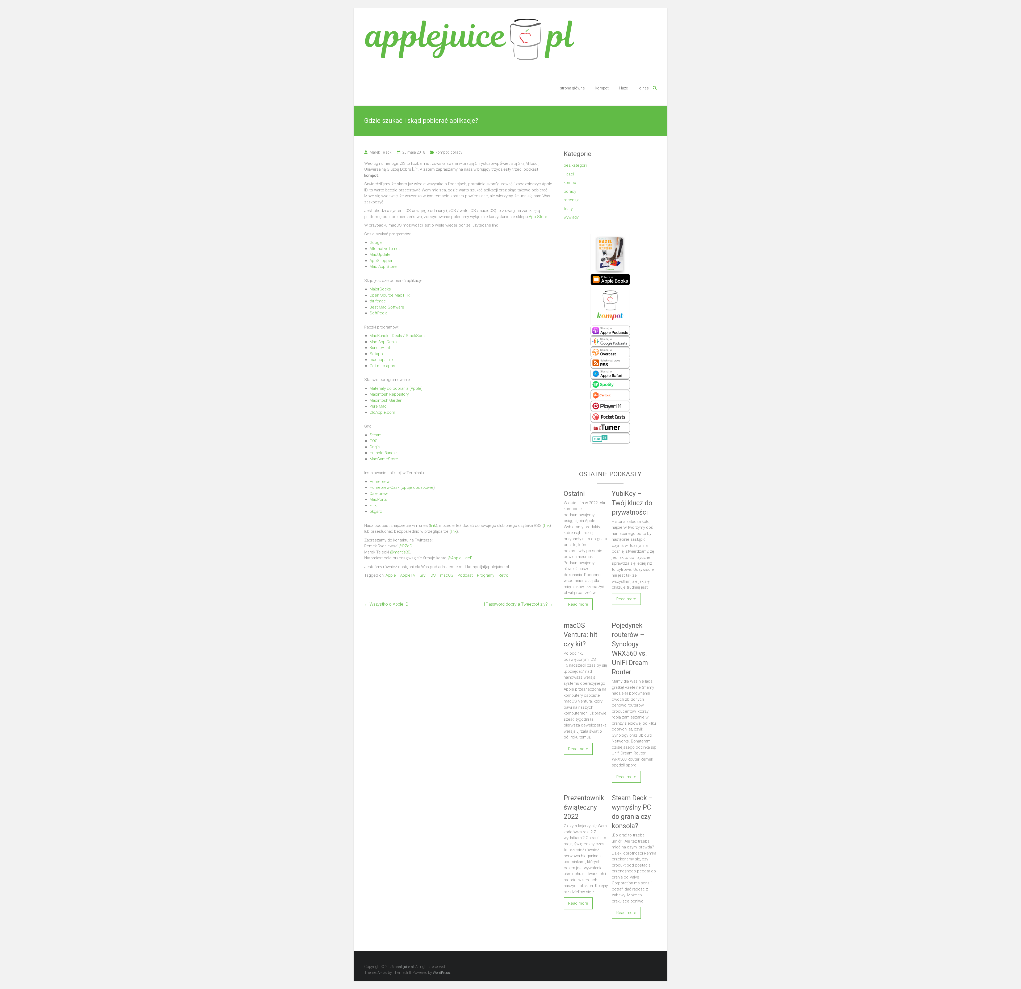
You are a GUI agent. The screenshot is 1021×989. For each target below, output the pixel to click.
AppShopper (381, 260)
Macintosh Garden (386, 400)
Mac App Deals (383, 341)
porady (456, 152)
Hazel (624, 88)
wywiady (571, 217)
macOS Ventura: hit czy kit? (580, 635)
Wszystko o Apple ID (386, 604)
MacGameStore (384, 459)
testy (568, 208)
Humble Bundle (383, 452)
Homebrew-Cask (384, 487)
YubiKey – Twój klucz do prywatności (632, 503)
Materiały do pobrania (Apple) (396, 388)
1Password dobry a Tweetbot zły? (518, 604)
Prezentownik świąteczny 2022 (584, 807)
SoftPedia (378, 313)
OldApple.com (382, 412)
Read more (578, 604)
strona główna (572, 88)
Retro (503, 575)
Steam (376, 435)
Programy (485, 575)
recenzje (572, 200)
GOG (374, 440)
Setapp (376, 353)
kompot (602, 88)
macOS (446, 575)
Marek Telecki (381, 152)
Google (376, 242)
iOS (433, 575)
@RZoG (405, 546)
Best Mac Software (387, 307)
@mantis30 (400, 552)
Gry (422, 575)
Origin (375, 447)
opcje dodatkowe (417, 487)
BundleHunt (380, 347)
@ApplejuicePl (460, 558)
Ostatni (574, 494)
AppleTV (407, 575)
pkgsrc (376, 511)
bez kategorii (575, 165)
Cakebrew (379, 493)
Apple (391, 575)
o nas (644, 88)
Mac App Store (383, 266)
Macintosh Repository (389, 394)
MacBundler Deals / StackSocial (398, 335)
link (433, 525)
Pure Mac (378, 406)
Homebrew (380, 481)
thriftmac (378, 301)
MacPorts (378, 499)
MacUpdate (380, 254)
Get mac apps (382, 365)
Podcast (465, 575)
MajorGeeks (380, 289)
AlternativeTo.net (385, 248)
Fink (373, 505)
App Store (538, 216)
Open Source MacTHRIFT (392, 295)
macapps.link (381, 359)
